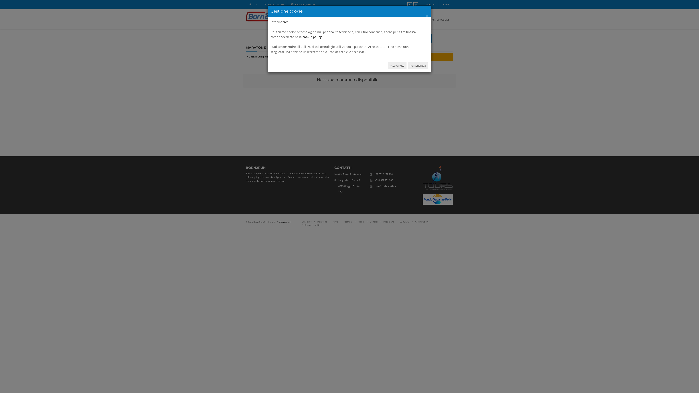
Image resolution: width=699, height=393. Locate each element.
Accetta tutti (397, 65)
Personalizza (418, 65)
